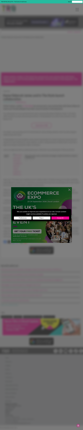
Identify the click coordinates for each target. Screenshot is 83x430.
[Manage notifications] (78, 425)
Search (70, 1)
